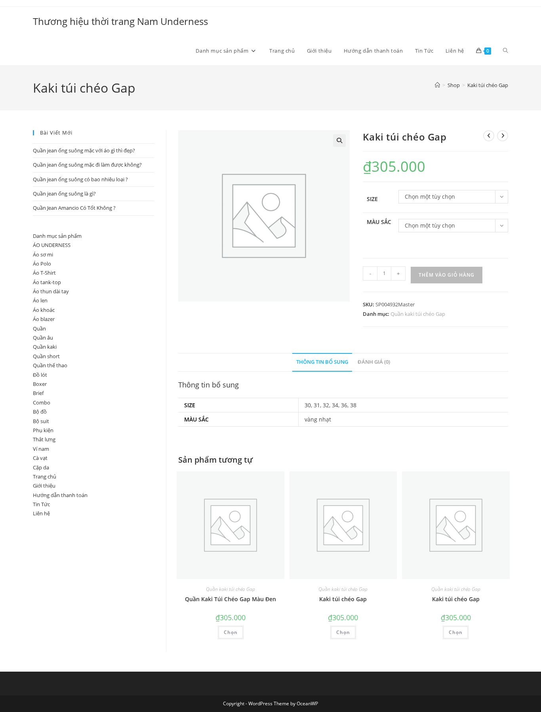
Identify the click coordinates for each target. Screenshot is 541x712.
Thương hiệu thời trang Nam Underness (120, 21)
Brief (38, 393)
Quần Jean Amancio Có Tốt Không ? (74, 207)
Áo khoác (44, 309)
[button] (339, 140)
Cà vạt (40, 457)
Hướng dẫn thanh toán (60, 495)
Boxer (40, 383)
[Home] (437, 85)
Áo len (40, 300)
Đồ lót (40, 374)
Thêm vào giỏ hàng (446, 275)
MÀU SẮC (379, 222)
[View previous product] (488, 135)
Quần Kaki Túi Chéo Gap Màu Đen (230, 599)
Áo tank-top (47, 282)
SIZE (372, 199)
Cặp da (41, 467)
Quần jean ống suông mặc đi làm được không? (87, 164)
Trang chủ (44, 476)
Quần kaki (45, 346)
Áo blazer (44, 319)
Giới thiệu (44, 485)
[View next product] (502, 135)
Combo (41, 402)
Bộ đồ (40, 411)
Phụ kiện (43, 430)
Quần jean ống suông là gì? (64, 193)
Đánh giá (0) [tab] (374, 362)
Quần (39, 328)
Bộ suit (41, 421)
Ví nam (41, 448)
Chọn (231, 632)
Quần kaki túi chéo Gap (418, 313)
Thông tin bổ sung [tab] (322, 362)
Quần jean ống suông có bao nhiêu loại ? (80, 179)
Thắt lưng (44, 439)
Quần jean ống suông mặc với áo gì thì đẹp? (84, 150)
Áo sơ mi (43, 254)
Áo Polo (42, 263)
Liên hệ (41, 513)
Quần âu (43, 337)
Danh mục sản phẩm (57, 235)
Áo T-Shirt (44, 272)
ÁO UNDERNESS (51, 245)
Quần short (46, 356)
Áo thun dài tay (51, 291)
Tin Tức (41, 504)
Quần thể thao (50, 365)
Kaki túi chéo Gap (487, 85)
